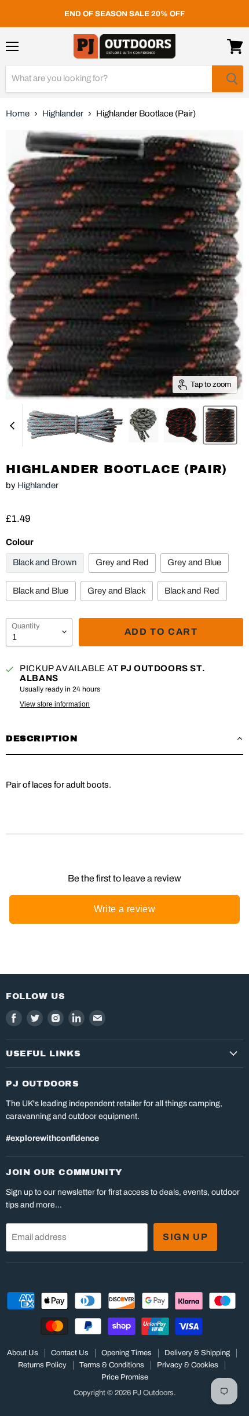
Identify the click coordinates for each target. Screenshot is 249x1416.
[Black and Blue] (42, 604)
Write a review (125, 909)
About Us (22, 1353)
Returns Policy (42, 1365)
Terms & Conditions (111, 1365)
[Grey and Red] (124, 575)
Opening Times (126, 1353)
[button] (124, 739)
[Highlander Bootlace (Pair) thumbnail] (74, 425)
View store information (55, 704)
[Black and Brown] (46, 575)
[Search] (227, 78)
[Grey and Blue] (196, 575)
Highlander (62, 113)
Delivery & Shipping (197, 1353)
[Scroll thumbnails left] (14, 425)
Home (18, 113)
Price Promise (124, 1377)
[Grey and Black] (118, 604)
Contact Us (70, 1353)
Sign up (185, 1237)
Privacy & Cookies (187, 1365)
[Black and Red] (194, 604)
